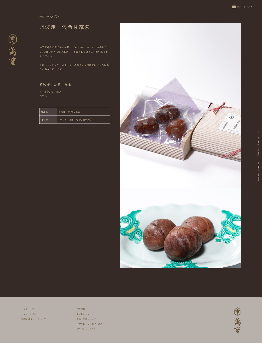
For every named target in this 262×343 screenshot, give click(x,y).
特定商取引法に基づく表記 (89, 323)
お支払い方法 (83, 313)
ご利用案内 (82, 308)
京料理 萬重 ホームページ (33, 318)
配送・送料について (86, 318)
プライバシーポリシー (87, 328)
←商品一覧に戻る (49, 16)
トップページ (27, 308)
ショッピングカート (247, 6)
